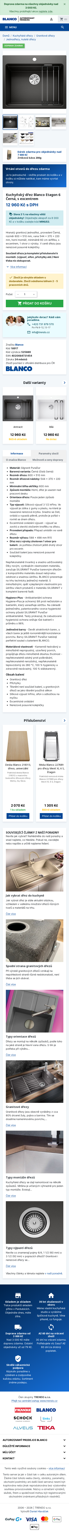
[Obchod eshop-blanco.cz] (46, 1410)
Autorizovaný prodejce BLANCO (25, 1439)
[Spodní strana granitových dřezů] (34, 940)
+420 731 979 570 (43, 324)
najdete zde (45, 11)
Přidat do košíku (35, 303)
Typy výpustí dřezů (19, 1248)
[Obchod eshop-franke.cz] (23, 1410)
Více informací (18, 266)
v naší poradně (53, 1273)
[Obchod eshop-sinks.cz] (46, 1419)
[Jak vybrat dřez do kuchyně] (34, 870)
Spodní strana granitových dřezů (29, 966)
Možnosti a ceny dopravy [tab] (48, 459)
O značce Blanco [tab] (16, 459)
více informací (57, 1468)
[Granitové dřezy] (34, 1081)
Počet (9, 294)
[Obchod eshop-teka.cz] (46, 1428)
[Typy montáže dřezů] (34, 1152)
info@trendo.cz (41, 332)
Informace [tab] (17, 453)
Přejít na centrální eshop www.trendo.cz (35, 1400)
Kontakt (9, 1458)
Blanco (19, 344)
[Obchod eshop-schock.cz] (23, 1419)
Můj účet (9, 1452)
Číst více (11, 913)
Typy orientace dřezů (21, 1036)
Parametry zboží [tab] (49, 453)
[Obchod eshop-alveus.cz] (23, 1428)
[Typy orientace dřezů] (34, 1011)
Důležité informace (16, 1446)
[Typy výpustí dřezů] (34, 1222)
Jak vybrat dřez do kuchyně (25, 895)
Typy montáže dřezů (20, 1177)
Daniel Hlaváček (39, 1511)
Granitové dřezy (17, 1107)
